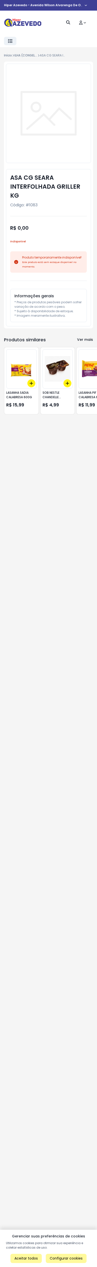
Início (8, 55)
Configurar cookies (66, 1258)
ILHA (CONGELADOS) (29, 55)
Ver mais (85, 339)
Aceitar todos (26, 1258)
